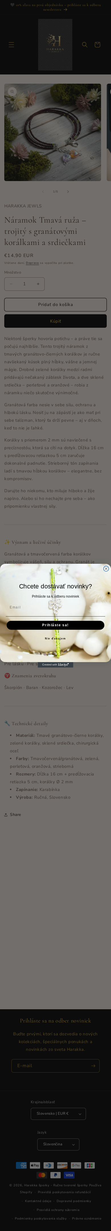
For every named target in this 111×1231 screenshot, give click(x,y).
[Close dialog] (106, 568)
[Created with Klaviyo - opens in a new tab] (55, 664)
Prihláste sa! (55, 625)
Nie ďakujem (55, 638)
